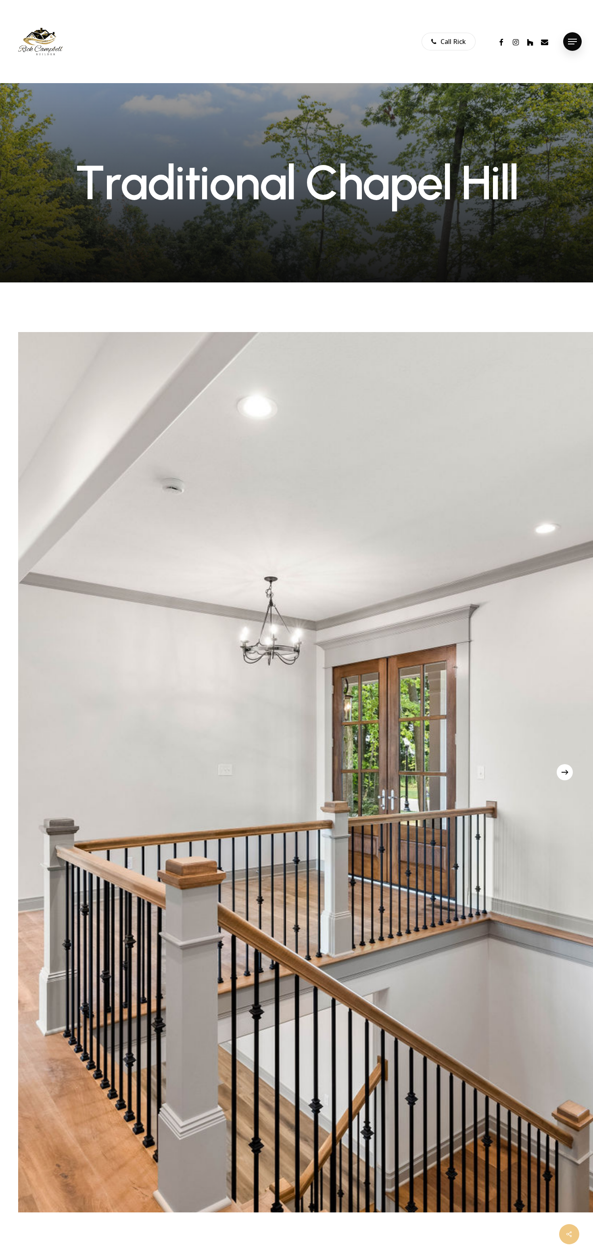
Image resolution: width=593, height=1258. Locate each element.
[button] (572, 42)
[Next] (565, 772)
